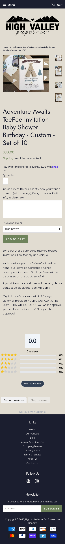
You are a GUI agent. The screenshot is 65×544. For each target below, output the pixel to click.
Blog (32, 437)
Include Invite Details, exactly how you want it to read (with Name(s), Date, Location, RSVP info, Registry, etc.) (31, 193)
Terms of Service (32, 454)
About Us (33, 458)
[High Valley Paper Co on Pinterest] (28, 482)
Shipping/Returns (32, 446)
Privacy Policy (33, 450)
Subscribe (51, 508)
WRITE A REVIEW (32, 383)
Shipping (8, 158)
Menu (11, 5)
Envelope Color (12, 223)
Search (32, 429)
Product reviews (14, 400)
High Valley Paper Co (36, 519)
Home (5, 47)
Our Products (32, 433)
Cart (59, 5)
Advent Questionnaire (32, 442)
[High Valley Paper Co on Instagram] (37, 482)
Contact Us (32, 463)
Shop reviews (39, 400)
